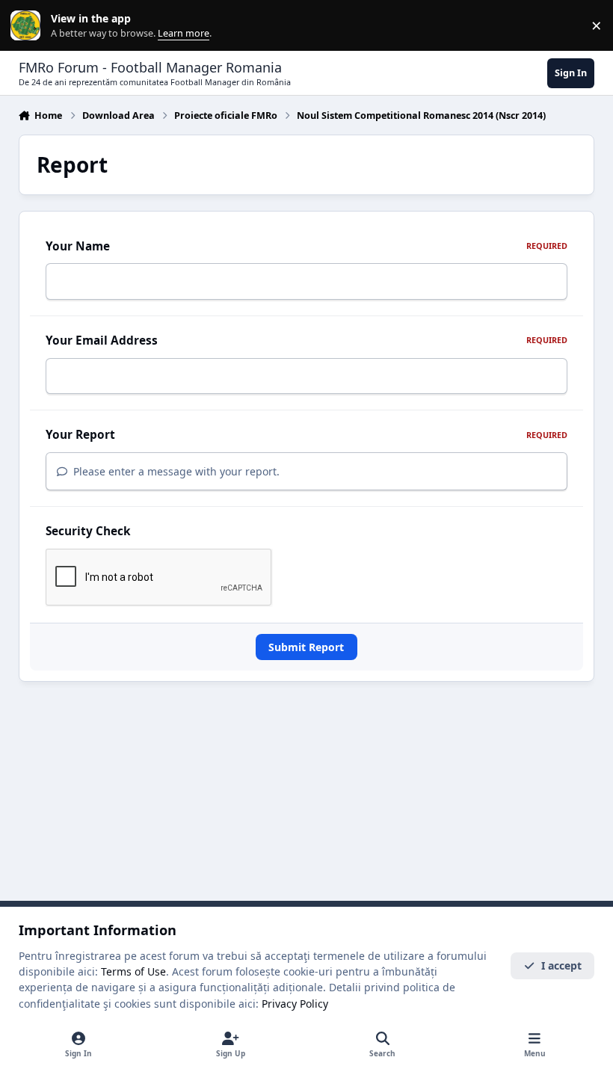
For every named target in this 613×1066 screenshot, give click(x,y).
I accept (561, 965)
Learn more (29, 26)
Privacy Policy (295, 1003)
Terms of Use (133, 971)
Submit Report (306, 647)
